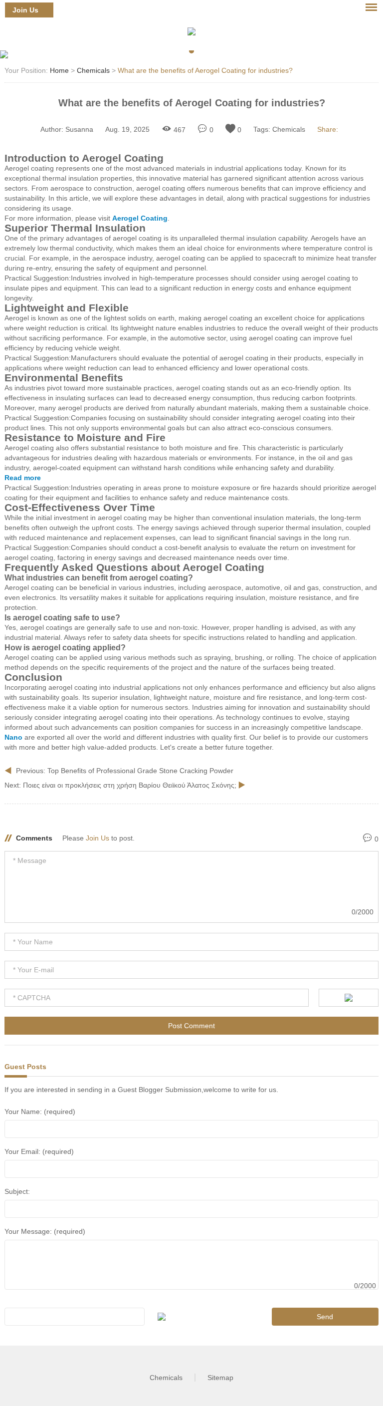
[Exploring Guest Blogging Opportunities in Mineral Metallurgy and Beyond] (191, 31)
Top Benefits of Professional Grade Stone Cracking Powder (140, 771)
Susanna (79, 129)
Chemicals (93, 70)
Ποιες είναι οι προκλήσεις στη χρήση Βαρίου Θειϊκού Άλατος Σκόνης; (130, 785)
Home (59, 70)
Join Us (25, 10)
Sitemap (220, 1378)
